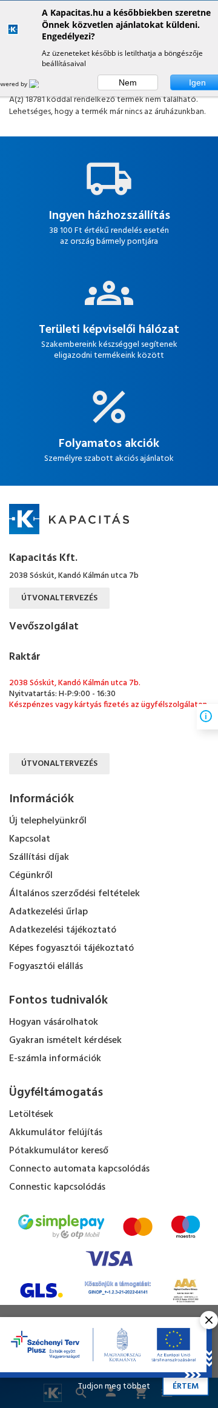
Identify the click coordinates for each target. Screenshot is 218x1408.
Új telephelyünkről (48, 821)
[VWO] (41, 83)
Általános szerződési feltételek (74, 894)
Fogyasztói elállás (46, 966)
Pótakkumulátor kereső (58, 1151)
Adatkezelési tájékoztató (62, 930)
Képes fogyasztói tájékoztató (71, 948)
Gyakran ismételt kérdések (65, 1040)
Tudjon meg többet (114, 1386)
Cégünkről (31, 875)
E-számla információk (55, 1059)
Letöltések (31, 1114)
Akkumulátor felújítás (55, 1133)
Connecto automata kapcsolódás (79, 1169)
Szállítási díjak (39, 857)
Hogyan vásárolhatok (53, 1022)
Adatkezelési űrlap (48, 912)
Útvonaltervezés (59, 598)
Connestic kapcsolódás (57, 1187)
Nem (128, 82)
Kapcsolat (29, 839)
